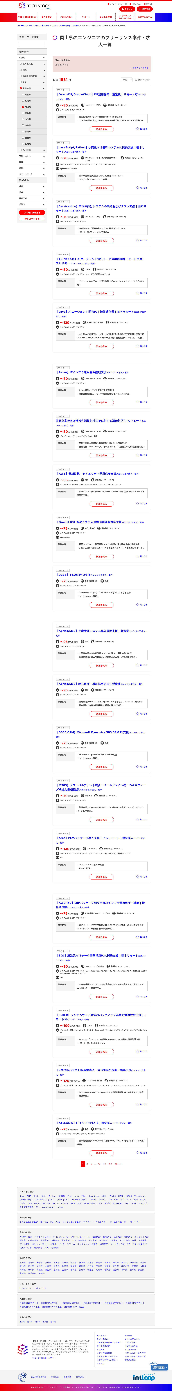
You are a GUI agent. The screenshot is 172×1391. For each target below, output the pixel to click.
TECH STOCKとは (27, 17)
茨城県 (82, 1262)
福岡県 (107, 1270)
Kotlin (94, 1200)
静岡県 (74, 1266)
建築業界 (38, 1247)
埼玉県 (107, 1262)
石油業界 (114, 1240)
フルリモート (26, 1288)
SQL (127, 1203)
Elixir (83, 1196)
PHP (29, 1196)
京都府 (135, 1266)
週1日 (22, 1321)
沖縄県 (42, 1273)
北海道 (23, 1262)
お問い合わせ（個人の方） (136, 1353)
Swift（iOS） (63, 1200)
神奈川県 (134, 1262)
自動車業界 (33, 1240)
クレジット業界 (142, 1237)
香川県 (28, 131)
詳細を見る (101, 129)
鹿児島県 (32, 1273)
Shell (134, 1203)
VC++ (128, 1200)
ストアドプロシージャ (30, 1207)
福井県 (40, 1266)
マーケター (135, 1222)
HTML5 (112, 1196)
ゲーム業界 (25, 1244)
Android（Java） (80, 1200)
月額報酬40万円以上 (29, 1303)
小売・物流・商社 (128, 1240)
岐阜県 (65, 1266)
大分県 (141, 1270)
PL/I (80, 1203)
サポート (86, 17)
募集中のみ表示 (143, 80)
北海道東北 (28, 63)
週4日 (45, 1321)
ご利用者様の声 (103, 1346)
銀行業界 (107, 1237)
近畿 (25, 82)
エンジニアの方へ (132, 1339)
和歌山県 (125, 1266)
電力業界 (103, 1240)
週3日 (37, 1321)
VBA (116, 1200)
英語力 (22, 204)
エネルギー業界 (79, 1240)
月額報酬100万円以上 (30, 1307)
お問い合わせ (136, 4)
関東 (25, 70)
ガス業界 (93, 1240)
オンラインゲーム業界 (87, 1244)
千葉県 (116, 1262)
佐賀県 (116, 1270)
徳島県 (28, 125)
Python (52, 1196)
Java (22, 1196)
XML (104, 1196)
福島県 (74, 1262)
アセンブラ (144, 1203)
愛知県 (82, 1266)
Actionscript (48, 1207)
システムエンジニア (29, 1222)
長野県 (57, 1266)
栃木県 (90, 1262)
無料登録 (146, 9)
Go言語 (61, 1196)
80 (110, 1164)
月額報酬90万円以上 (135, 1303)
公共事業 (143, 1240)
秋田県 (57, 1262)
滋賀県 (107, 1266)
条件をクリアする (32, 218)
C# (110, 1200)
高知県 (28, 144)
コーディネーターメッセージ (109, 1342)
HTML (121, 1196)
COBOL (65, 1203)
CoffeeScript (26, 1200)
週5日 (53, 1321)
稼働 (21, 186)
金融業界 (97, 1237)
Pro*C (56, 1203)
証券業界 (118, 1237)
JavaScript (94, 1196)
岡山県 (28, 107)
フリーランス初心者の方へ (125, 16)
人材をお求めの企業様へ (107, 1356)
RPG (73, 1203)
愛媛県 (28, 138)
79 (104, 1164)
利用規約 (55, 1377)
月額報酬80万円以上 (114, 1303)
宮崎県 (23, 1273)
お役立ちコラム (145, 17)
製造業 (23, 1240)
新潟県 (143, 1262)
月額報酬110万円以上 (52, 1307)
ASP (136, 1200)
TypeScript (139, 1196)
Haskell (60, 1207)
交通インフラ (26, 1247)
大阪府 (143, 1266)
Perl (69, 1196)
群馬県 (99, 1262)
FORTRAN (118, 1203)
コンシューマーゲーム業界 (44, 1244)
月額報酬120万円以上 (74, 1307)
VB (122, 1200)
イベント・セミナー (117, 4)
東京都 (124, 1262)
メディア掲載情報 (104, 1353)
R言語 (107, 1203)
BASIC (143, 1200)
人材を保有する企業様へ (107, 1360)
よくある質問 (106, 17)
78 (99, 1164)
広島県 (28, 113)
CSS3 (129, 1196)
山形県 (65, 1262)
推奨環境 (80, 1377)
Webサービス (26, 1237)
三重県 (99, 1266)
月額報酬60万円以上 (71, 1303)
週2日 (30, 1321)
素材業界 (66, 1240)
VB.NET (103, 1200)
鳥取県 (28, 94)
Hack (76, 1196)
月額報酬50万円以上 (50, 1303)
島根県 (28, 101)
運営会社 (149, 4)
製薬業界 (45, 1240)
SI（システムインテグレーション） (69, 1237)
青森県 (31, 1262)
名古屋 (90, 1266)
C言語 (22, 1203)
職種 (21, 162)
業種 (21, 192)
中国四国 (27, 88)
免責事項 (67, 1377)
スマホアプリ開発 (43, 1237)
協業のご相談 (130, 1360)
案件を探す (47, 17)
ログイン (129, 9)
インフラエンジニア (72, 1222)
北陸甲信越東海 (30, 76)
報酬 (21, 168)
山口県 (28, 119)
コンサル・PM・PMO (50, 1222)
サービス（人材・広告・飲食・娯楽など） (129, 1244)
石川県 (31, 1266)
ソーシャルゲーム (67, 1244)
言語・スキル (25, 156)
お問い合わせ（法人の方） (136, 1356)
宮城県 (48, 1262)
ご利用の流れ (66, 17)
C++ (30, 1203)
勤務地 (22, 57)
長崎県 (124, 1270)
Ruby (44, 1196)
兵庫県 (23, 1270)
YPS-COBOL (90, 1203)
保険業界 (128, 1237)
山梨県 (48, 1266)
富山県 (23, 1266)
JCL (101, 1203)
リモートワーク (26, 174)
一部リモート (40, 1288)
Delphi (37, 1203)
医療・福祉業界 (52, 1247)
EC (89, 1237)
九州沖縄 (27, 150)
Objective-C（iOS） (45, 1200)
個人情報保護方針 (38, 1377)
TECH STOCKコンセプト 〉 (44, 1358)
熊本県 (133, 1270)
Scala (36, 1196)
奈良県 (116, 1266)
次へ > (118, 1164)
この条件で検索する (32, 212)
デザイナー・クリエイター (95, 1222)
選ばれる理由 (102, 1339)
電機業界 (55, 1240)
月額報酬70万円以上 (92, 1303)
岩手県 (40, 1262)
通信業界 (104, 1244)
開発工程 (23, 198)
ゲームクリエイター (119, 1222)
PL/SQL (47, 1203)
